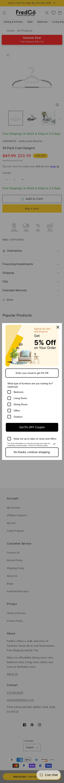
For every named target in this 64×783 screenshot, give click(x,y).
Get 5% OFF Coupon (32, 427)
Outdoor (18, 416)
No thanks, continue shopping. (32, 452)
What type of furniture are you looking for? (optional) (30, 385)
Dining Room (21, 404)
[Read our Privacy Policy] (54, 444)
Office (17, 410)
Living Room (20, 398)
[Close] (58, 327)
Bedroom (19, 392)
